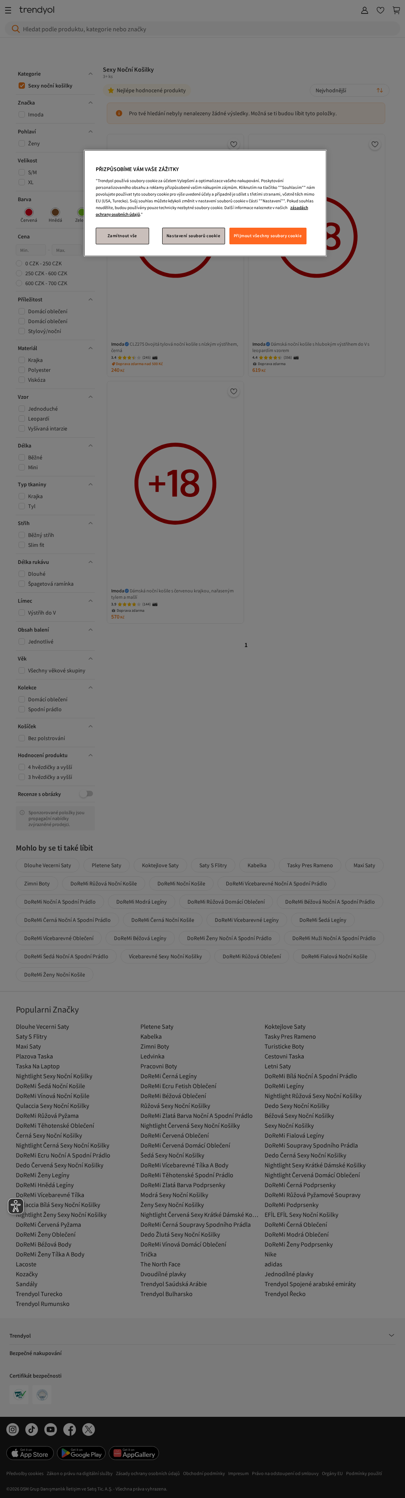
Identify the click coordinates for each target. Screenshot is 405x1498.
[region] (205, 203)
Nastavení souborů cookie (194, 235)
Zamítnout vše (122, 235)
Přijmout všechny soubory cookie (268, 235)
